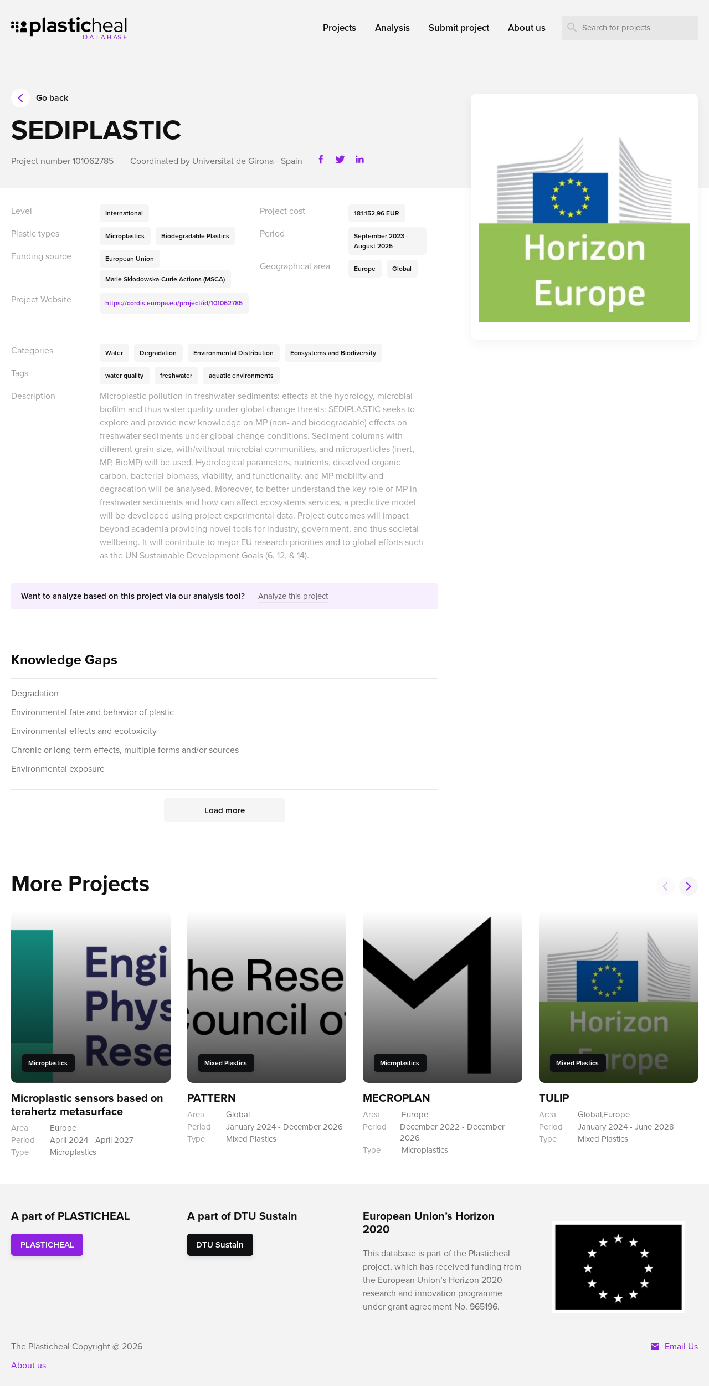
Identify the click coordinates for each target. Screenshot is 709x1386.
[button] (688, 886)
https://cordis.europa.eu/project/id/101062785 (174, 303)
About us (28, 1365)
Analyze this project (293, 596)
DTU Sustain (220, 1245)
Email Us (679, 1346)
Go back (52, 97)
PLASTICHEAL (47, 1245)
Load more (224, 810)
